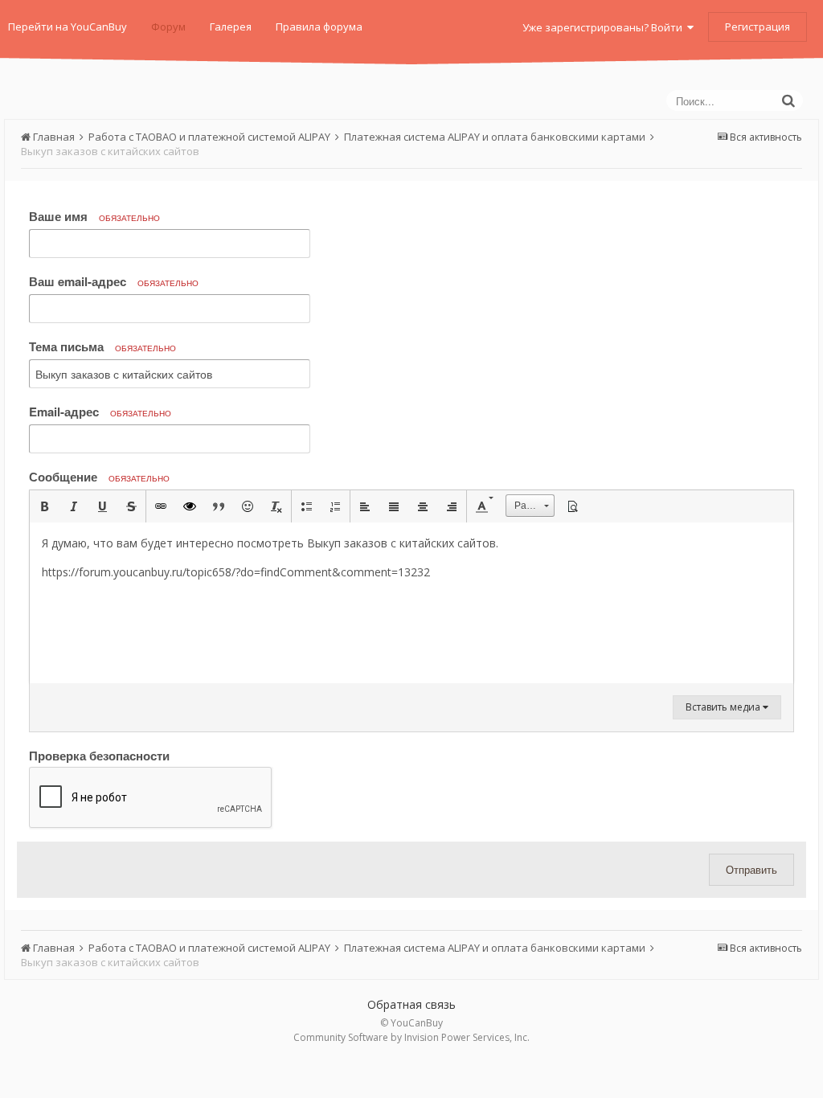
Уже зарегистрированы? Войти (604, 27)
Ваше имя (94, 216)
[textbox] (411, 602)
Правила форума (319, 26)
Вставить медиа (724, 707)
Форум (168, 26)
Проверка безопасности (99, 755)
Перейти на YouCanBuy (67, 26)
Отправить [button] (751, 869)
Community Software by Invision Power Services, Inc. (411, 1037)
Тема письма (102, 346)
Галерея (231, 26)
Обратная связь (411, 1004)
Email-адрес (100, 411)
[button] (44, 506)
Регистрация (757, 26)
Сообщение (99, 476)
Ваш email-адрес (114, 281)
